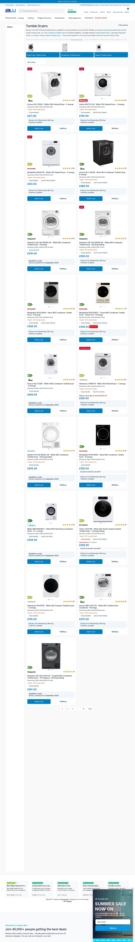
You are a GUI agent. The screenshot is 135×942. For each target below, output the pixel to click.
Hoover (51, 39)
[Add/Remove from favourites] (74, 97)
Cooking (31, 18)
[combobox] (41, 11)
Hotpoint (45, 39)
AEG (56, 39)
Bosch (61, 39)
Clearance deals (101, 18)
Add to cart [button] (39, 128)
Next (90, 709)
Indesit (67, 39)
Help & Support (20, 5)
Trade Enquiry (9, 5)
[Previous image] (30, 84)
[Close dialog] (130, 892)
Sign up (113, 928)
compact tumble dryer (52, 35)
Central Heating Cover (33, 5)
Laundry (21, 18)
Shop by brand (10, 18)
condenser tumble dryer (57, 33)
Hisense (86, 39)
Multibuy (63, 128)
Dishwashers (60, 18)
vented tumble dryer (102, 33)
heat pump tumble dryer (112, 30)
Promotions (89, 18)
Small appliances (74, 18)
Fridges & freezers (45, 18)
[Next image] (72, 84)
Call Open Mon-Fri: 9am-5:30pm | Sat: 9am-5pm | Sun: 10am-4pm (105, 5)
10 (83, 709)
